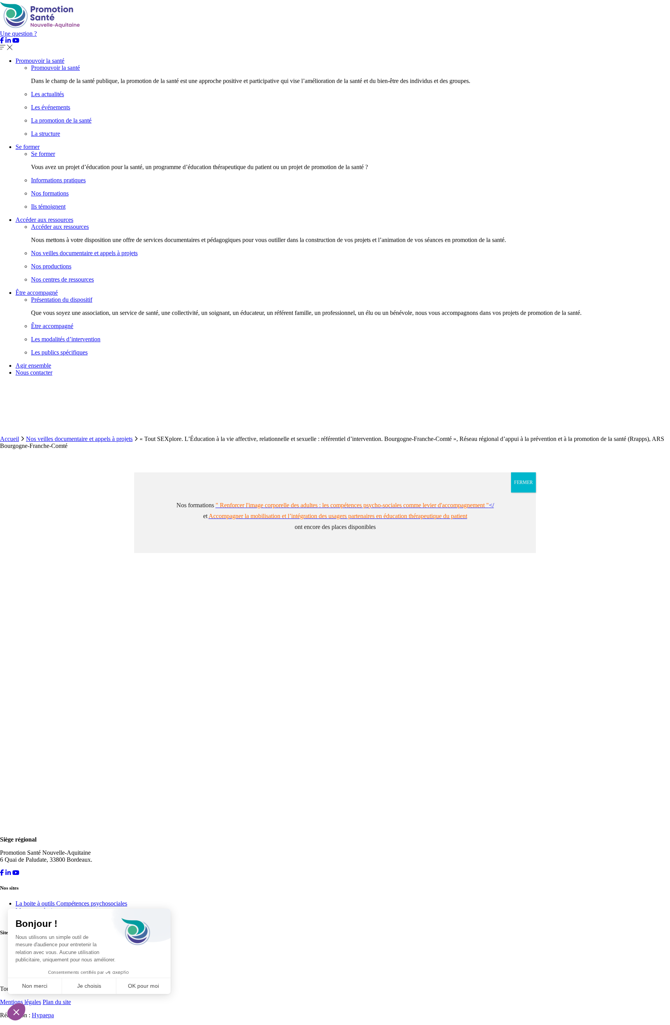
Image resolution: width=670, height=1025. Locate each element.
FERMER (523, 482)
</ (355, 505)
